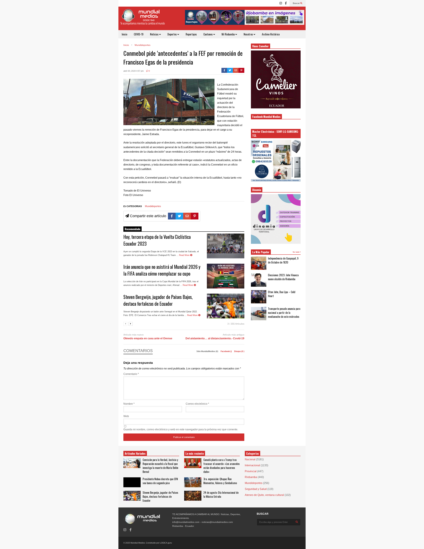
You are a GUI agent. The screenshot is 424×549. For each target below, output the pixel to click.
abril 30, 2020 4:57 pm (133, 71)
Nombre (128, 403)
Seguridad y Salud (256, 489)
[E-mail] (236, 70)
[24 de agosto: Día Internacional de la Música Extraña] (192, 496)
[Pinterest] (241, 70)
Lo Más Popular (260, 252)
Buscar (296, 3)
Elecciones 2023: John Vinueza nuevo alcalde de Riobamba (283, 277)
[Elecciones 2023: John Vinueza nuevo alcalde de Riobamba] (258, 280)
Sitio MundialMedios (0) (207, 351)
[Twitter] (230, 70)
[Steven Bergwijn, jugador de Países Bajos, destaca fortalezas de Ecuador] (225, 306)
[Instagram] (280, 3)
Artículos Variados (135, 453)
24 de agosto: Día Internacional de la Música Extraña (220, 495)
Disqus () (239, 351)
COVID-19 (138, 34)
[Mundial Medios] (142, 19)
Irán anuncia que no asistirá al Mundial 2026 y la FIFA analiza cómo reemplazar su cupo (161, 270)
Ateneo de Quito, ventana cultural (264, 495)
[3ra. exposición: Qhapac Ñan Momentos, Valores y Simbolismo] (192, 482)
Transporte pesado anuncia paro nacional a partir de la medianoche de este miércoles (284, 313)
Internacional (252, 465)
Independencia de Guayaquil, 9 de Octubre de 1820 (283, 260)
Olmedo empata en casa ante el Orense (147, 338)
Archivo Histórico (271, 34)
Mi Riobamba (228, 34)
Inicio (124, 34)
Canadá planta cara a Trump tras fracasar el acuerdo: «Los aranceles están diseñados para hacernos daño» (221, 466)
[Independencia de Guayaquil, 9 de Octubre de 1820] (258, 263)
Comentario (131, 374)
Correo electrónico (197, 403)
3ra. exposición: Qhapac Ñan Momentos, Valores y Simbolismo (220, 481)
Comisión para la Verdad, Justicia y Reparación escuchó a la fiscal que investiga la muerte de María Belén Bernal (160, 466)
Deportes (172, 34)
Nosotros (249, 34)
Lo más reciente (195, 453)
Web (126, 416)
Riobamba (251, 477)
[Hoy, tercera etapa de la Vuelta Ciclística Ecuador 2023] (225, 246)
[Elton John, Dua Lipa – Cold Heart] (258, 296)
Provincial (251, 471)
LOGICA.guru (166, 543)
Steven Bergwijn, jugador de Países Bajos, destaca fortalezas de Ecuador (158, 300)
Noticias (154, 34)
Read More (184, 255)
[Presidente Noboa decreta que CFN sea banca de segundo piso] (132, 482)
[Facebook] (286, 3)
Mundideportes (153, 206)
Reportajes (191, 34)
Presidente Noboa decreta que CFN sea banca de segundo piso (160, 481)
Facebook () (226, 351)
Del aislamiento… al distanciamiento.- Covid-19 (215, 338)
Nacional (250, 459)
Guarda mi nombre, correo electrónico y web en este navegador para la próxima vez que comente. (180, 429)
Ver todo (296, 252)
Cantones (208, 34)
